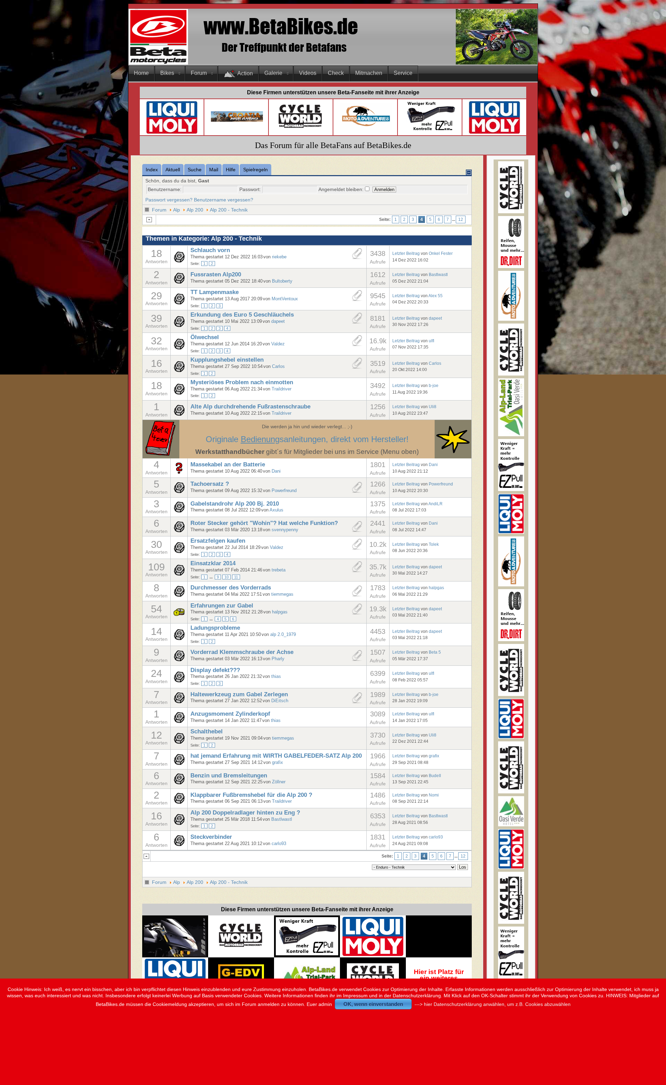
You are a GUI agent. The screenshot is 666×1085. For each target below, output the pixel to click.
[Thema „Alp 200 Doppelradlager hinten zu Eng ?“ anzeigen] (179, 823)
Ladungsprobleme (215, 628)
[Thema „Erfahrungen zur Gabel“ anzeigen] (179, 614)
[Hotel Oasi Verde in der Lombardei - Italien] (307, 968)
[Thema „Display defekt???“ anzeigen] (179, 680)
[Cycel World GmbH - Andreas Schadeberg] (301, 130)
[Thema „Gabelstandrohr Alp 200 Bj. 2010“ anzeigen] (179, 511)
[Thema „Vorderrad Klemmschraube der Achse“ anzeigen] (179, 659)
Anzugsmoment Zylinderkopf (230, 714)
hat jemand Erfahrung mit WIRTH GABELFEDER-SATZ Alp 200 (276, 755)
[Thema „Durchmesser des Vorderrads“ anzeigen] (179, 595)
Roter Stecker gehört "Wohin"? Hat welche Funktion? (264, 523)
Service (403, 73)
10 (226, 577)
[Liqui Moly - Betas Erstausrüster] (172, 132)
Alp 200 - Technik (229, 210)
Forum (199, 73)
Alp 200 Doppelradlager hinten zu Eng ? (245, 812)
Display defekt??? (215, 670)
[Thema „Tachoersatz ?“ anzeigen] (179, 491)
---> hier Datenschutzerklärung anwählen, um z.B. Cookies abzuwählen (493, 1004)
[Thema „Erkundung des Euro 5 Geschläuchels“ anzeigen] (179, 325)
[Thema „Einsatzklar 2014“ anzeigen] (179, 574)
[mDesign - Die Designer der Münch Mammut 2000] (175, 954)
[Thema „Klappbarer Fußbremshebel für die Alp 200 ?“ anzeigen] (179, 802)
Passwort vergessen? (169, 200)
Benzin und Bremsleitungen (228, 775)
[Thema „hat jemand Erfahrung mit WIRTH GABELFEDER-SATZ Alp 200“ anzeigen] (179, 763)
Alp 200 (195, 210)
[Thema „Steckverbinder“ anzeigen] (179, 844)
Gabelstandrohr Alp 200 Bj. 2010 (234, 503)
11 (236, 577)
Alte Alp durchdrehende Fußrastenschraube (250, 406)
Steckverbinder (211, 837)
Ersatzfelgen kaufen (217, 540)
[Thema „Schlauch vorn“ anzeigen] (179, 261)
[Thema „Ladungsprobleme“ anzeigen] (179, 638)
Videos (307, 73)
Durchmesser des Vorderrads (230, 587)
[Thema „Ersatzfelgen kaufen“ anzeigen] (179, 551)
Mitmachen (368, 73)
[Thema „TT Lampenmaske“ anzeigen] (179, 302)
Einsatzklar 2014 (213, 563)
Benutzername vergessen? (223, 200)
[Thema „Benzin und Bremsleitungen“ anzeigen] (179, 782)
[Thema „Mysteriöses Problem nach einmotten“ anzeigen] (179, 393)
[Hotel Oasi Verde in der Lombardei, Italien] (511, 824)
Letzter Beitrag (406, 253)
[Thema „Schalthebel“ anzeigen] (179, 742)
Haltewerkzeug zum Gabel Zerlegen (239, 694)
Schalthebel (206, 731)
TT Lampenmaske (214, 292)
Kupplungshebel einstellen (227, 359)
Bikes (167, 73)
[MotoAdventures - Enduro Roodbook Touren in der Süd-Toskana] (366, 128)
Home (141, 73)
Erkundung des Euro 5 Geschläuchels (242, 314)
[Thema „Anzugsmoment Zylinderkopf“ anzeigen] (179, 721)
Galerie (273, 73)
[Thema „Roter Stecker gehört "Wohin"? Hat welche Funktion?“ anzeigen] (179, 530)
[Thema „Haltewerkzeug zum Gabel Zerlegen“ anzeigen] (179, 701)
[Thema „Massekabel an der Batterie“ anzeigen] (179, 472)
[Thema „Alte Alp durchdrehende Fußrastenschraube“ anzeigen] (179, 414)
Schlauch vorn (210, 250)
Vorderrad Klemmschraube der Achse (241, 652)
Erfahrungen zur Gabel (221, 605)
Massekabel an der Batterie (227, 464)
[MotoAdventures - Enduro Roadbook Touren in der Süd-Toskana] (511, 319)
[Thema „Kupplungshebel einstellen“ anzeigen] (179, 370)
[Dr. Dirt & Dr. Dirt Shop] (430, 130)
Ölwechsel (204, 337)
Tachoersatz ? (209, 484)
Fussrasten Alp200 (215, 274)
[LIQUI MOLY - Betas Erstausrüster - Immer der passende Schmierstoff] (373, 955)
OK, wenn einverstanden (373, 1004)
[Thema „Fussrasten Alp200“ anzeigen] (179, 282)
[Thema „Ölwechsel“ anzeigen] (179, 348)
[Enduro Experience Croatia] (237, 120)
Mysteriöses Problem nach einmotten (241, 382)
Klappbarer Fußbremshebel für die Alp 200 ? (251, 795)
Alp (176, 210)
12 (460, 219)
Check (336, 73)
